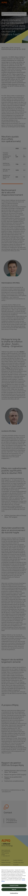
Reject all (14, 889)
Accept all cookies (14, 885)
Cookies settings (14, 893)
